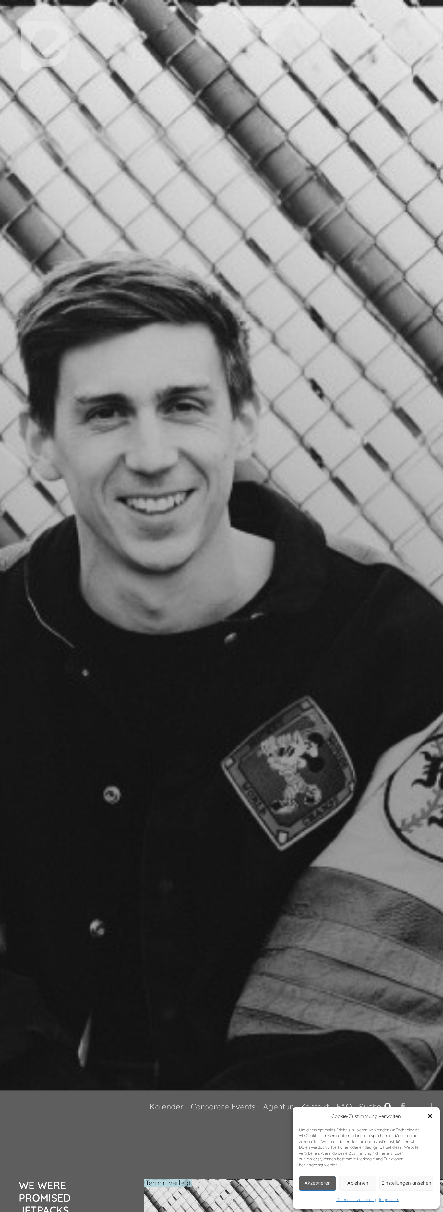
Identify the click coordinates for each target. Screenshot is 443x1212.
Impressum (389, 1199)
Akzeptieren (318, 1183)
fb (404, 1106)
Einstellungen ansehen (406, 1183)
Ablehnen (357, 1183)
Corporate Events (223, 1106)
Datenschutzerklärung (356, 1199)
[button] (430, 1116)
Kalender (167, 1106)
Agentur (278, 1106)
